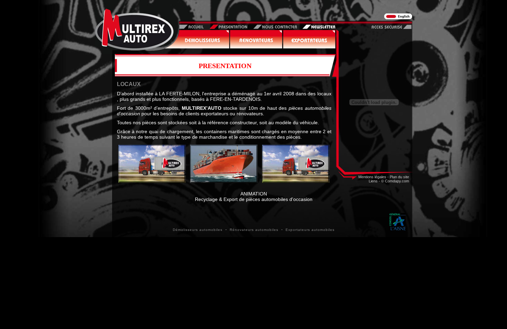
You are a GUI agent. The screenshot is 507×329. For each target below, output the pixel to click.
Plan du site (399, 177)
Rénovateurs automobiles (254, 230)
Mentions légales (372, 177)
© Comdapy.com (395, 181)
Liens (373, 181)
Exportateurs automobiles (310, 230)
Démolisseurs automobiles (197, 230)
